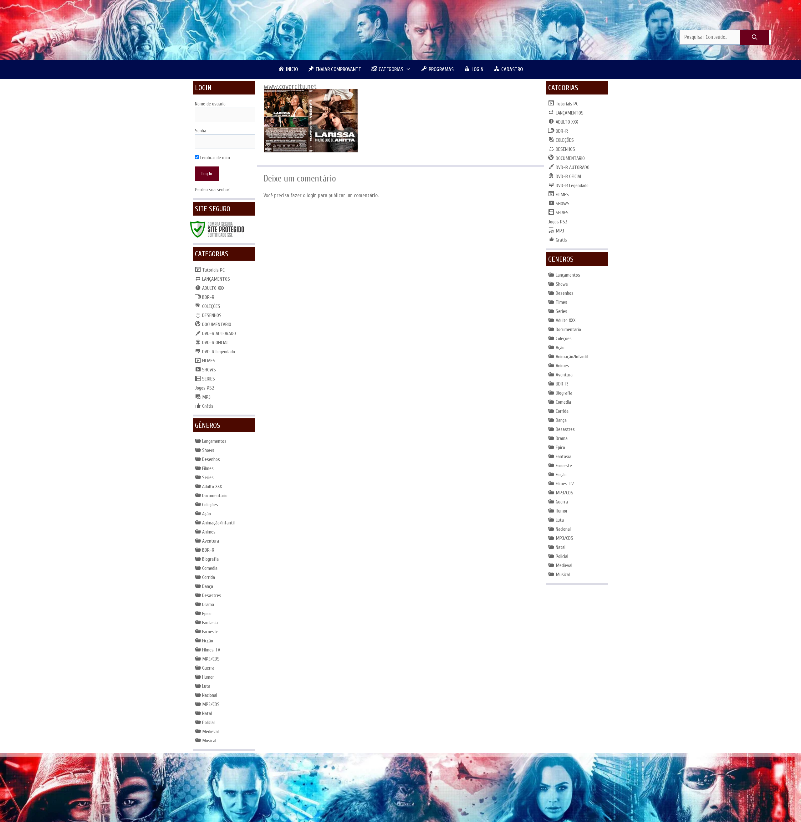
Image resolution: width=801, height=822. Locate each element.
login (312, 195)
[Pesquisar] (754, 37)
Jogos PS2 (204, 388)
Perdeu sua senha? (212, 189)
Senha (200, 131)
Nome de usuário (210, 104)
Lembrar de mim (214, 158)
